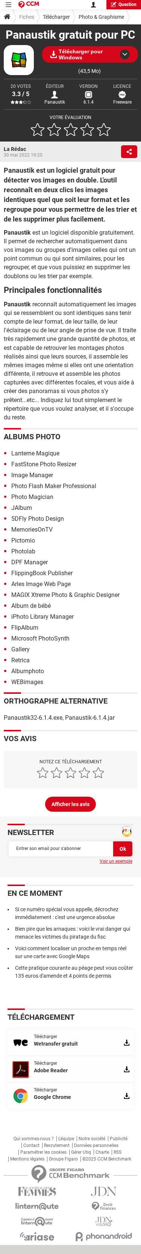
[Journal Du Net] (104, 1191)
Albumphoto (27, 671)
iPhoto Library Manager (42, 616)
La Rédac (15, 149)
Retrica (20, 660)
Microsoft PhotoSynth (40, 638)
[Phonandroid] (104, 1236)
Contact (31, 1145)
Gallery (20, 649)
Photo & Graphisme (101, 17)
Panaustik (54, 102)
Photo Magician (32, 496)
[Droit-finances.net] (104, 1206)
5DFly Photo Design (37, 518)
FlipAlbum (24, 627)
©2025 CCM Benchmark (106, 1159)
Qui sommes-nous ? (34, 1138)
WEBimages (27, 682)
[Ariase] (37, 1236)
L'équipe (66, 1138)
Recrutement (57, 1145)
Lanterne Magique (35, 453)
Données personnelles (96, 1145)
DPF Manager (29, 562)
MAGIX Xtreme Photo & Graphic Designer (65, 594)
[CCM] (29, 4)
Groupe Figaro (63, 1159)
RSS (117, 1152)
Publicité (118, 1138)
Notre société (92, 1138)
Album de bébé (31, 605)
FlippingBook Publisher (42, 573)
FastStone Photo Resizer (43, 464)
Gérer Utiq (81, 1152)
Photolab (23, 551)
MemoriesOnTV (32, 529)
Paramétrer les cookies (43, 1152)
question (127, 4)
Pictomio (23, 540)
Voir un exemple (116, 861)
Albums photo (32, 436)
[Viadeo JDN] (104, 1221)
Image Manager (32, 475)
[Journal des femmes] (37, 1191)
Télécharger (56, 17)
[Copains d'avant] (37, 1221)
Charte (102, 1152)
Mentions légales (27, 1159)
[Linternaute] (37, 1206)
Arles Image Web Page (41, 584)
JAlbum (21, 507)
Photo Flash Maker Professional (53, 486)
